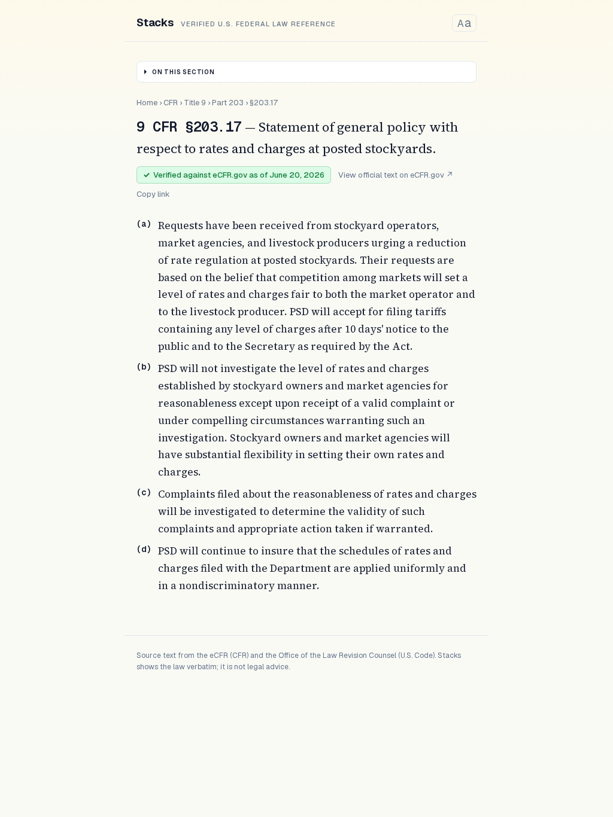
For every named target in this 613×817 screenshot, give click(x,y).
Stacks (155, 22)
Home (146, 102)
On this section (183, 72)
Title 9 (195, 102)
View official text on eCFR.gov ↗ (395, 175)
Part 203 (228, 102)
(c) (143, 492)
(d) (143, 549)
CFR (170, 102)
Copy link (153, 194)
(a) (143, 223)
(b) (143, 366)
